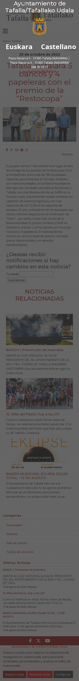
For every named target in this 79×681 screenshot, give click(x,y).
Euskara (19, 46)
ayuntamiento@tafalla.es (39, 71)
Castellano (58, 46)
